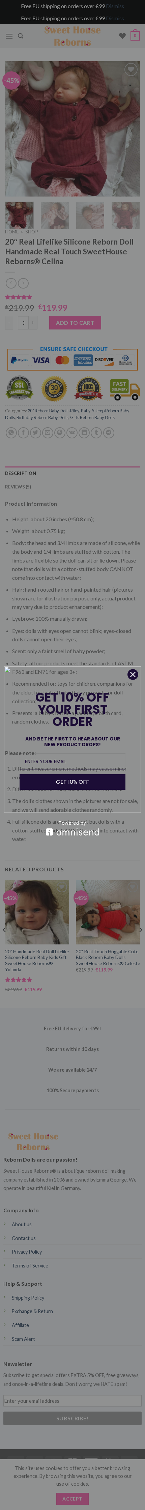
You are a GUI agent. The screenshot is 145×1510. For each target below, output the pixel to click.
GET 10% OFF (72, 782)
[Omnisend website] (72, 828)
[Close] (133, 674)
